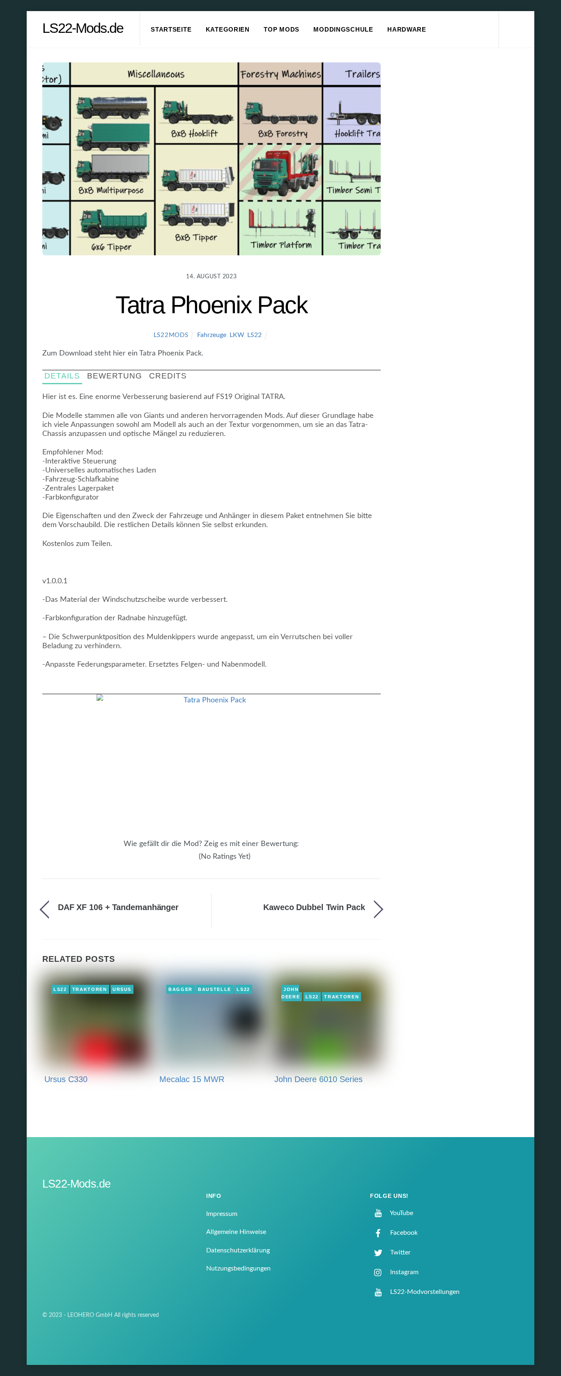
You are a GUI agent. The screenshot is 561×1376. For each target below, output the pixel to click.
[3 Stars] (184, 861)
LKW (237, 335)
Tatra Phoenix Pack (211, 304)
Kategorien (228, 29)
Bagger (180, 989)
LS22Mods (171, 335)
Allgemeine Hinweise (236, 1232)
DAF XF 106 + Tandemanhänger (118, 907)
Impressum (221, 1214)
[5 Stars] (194, 861)
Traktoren (89, 989)
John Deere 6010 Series (318, 1079)
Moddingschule (343, 29)
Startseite (171, 29)
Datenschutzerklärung (238, 1250)
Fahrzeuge (211, 335)
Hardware (406, 29)
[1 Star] (174, 861)
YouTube (401, 1213)
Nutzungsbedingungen (238, 1268)
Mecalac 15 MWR (191, 1079)
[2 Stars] (179, 861)
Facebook (403, 1232)
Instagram (403, 1272)
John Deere (290, 993)
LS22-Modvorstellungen (424, 1292)
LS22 (254, 335)
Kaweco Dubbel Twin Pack (314, 907)
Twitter (400, 1252)
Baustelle (214, 989)
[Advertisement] (462, 199)
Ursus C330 (65, 1079)
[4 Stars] (189, 861)
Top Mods (281, 29)
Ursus (122, 989)
